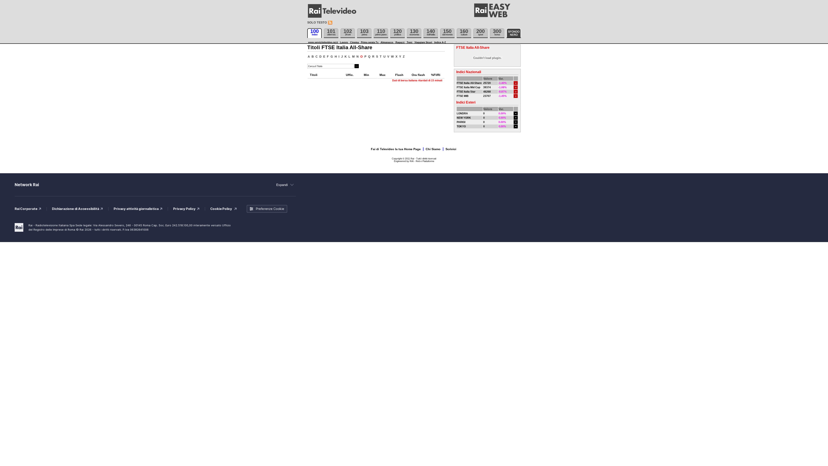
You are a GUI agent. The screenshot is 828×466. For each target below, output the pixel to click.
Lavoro (344, 42)
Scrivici (450, 149)
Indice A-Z (440, 42)
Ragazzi (400, 42)
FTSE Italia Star (466, 91)
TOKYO (461, 126)
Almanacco (387, 42)
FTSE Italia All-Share (469, 83)
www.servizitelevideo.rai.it (323, 42)
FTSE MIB (463, 96)
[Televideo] (334, 11)
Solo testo (317, 22)
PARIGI (461, 122)
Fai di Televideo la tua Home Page (396, 149)
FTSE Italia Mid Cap (468, 87)
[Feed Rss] (330, 23)
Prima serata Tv (369, 42)
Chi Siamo (433, 149)
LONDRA (462, 113)
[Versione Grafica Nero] (514, 33)
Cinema (354, 42)
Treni (409, 42)
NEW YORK (464, 117)
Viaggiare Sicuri (423, 42)
